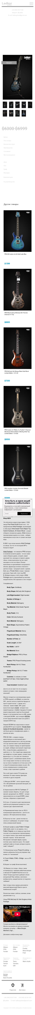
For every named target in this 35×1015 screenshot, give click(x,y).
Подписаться (24, 513)
